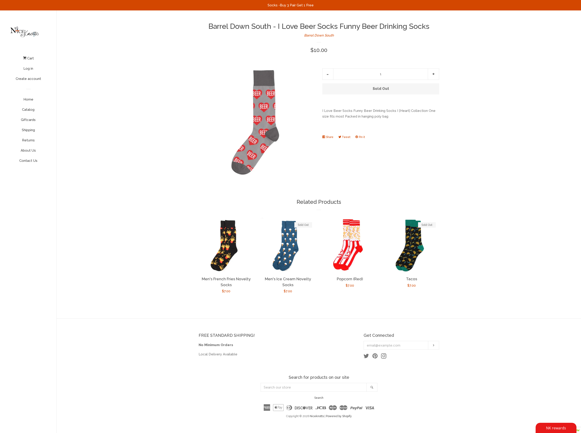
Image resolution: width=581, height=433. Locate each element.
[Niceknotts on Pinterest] (375, 357)
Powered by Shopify (339, 416)
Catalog (28, 110)
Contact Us (28, 161)
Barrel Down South (319, 35)
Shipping (28, 130)
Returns (28, 140)
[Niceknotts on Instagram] (384, 357)
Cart (30, 58)
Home (28, 99)
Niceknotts (317, 416)
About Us (28, 150)
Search (318, 397)
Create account (28, 79)
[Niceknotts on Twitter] (366, 357)
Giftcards (28, 120)
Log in (28, 68)
